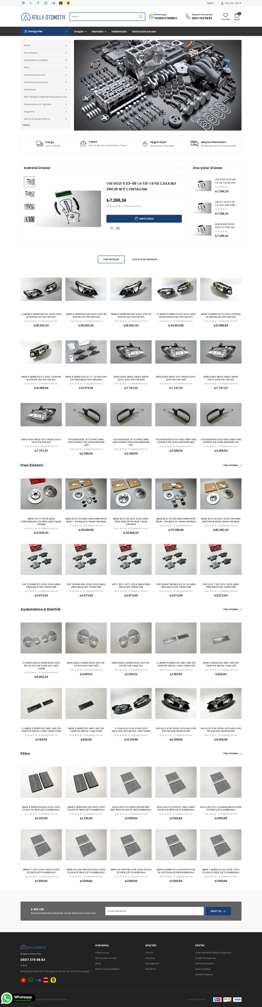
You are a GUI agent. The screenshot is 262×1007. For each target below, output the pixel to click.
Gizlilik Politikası (204, 974)
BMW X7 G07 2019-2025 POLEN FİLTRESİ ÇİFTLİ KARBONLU (41, 871)
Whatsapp (160, 14)
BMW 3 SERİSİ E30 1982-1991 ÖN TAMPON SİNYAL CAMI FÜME (86, 730)
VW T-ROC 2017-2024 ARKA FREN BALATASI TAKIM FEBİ (131, 586)
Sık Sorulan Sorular (144, 31)
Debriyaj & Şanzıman (36, 82)
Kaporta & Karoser (34, 75)
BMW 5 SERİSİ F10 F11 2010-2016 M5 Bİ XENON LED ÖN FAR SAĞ (221, 315)
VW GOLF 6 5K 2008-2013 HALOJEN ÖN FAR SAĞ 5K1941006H (176, 730)
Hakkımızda (119, 31)
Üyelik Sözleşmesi (205, 958)
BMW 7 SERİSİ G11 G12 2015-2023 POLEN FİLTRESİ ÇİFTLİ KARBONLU (220, 871)
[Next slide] (181, 168)
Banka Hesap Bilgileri (107, 969)
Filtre (26, 67)
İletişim (210, 3)
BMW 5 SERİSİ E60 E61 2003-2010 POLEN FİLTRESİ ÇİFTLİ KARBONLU (86, 808)
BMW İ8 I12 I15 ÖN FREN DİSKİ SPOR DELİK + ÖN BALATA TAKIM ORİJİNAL (176, 520)
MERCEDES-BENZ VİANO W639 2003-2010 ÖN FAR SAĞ (131, 378)
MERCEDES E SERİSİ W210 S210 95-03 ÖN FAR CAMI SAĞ (86, 664)
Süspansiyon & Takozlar (37, 104)
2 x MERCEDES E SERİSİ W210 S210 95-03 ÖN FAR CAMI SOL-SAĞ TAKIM (41, 665)
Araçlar (79, 31)
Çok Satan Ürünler (144, 259)
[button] (45, 31)
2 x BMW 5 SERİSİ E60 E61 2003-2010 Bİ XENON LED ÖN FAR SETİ (41, 315)
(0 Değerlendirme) (132, 206)
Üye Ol (238, 3)
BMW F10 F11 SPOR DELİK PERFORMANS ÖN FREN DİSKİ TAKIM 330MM (41, 521)
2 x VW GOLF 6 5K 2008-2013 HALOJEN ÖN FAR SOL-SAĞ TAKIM (131, 730)
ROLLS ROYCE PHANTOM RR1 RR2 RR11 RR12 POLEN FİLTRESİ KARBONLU (131, 808)
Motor (27, 45)
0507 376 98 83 (202, 18)
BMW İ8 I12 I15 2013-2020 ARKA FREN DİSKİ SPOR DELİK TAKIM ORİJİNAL (131, 521)
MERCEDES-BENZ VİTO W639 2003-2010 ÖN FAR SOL (41, 441)
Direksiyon (30, 89)
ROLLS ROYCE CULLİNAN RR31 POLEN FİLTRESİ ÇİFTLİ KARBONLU (221, 808)
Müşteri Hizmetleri (202, 14)
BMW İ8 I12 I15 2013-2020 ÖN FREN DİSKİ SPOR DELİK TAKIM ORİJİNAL (220, 520)
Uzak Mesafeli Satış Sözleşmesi (213, 952)
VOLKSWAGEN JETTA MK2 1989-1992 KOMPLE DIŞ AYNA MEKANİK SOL (131, 442)
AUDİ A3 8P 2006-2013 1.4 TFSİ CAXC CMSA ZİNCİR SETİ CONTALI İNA (226, 229)
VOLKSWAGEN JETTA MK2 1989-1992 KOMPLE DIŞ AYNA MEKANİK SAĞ (86, 442)
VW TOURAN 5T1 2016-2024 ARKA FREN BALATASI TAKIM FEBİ (41, 586)
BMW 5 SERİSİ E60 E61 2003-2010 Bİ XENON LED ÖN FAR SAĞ (86, 315)
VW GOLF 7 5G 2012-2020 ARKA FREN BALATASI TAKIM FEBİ (221, 586)
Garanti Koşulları (204, 963)
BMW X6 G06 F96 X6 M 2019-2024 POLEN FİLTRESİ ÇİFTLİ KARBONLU (86, 871)
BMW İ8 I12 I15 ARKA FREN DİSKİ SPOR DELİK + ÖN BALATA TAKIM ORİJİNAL (86, 520)
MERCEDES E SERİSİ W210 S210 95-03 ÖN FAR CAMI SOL (131, 664)
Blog (98, 963)
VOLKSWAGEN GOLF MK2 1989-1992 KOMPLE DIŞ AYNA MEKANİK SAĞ (176, 441)
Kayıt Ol (216, 911)
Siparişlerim (152, 963)
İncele (156, 90)
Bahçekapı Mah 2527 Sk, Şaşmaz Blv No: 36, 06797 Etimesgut (54, 971)
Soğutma (29, 111)
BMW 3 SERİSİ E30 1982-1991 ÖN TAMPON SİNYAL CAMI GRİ (221, 664)
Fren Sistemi (31, 52)
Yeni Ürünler (111, 259)
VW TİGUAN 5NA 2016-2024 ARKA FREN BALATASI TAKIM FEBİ (86, 586)
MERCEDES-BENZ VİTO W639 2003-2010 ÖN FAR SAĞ (176, 378)
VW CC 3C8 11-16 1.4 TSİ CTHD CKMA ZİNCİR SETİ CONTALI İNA (226, 207)
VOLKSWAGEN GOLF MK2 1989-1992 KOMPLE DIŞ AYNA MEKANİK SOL (221, 441)
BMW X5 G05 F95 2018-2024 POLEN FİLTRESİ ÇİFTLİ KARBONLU (131, 871)
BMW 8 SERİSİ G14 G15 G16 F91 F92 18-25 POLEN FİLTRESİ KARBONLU (176, 871)
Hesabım (150, 969)
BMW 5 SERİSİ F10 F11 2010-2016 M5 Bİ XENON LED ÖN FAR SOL (41, 378)
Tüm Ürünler (230, 465)
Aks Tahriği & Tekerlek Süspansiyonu (45, 96)
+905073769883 (165, 18)
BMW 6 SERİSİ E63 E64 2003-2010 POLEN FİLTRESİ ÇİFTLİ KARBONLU (41, 808)
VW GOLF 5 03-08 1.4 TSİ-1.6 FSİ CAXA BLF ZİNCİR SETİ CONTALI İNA (226, 184)
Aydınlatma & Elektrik (36, 60)
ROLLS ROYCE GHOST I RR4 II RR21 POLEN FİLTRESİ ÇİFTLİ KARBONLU (176, 808)
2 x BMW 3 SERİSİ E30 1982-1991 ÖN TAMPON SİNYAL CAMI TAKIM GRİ (176, 664)
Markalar (98, 31)
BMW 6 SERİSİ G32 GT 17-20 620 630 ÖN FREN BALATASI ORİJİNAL (86, 378)
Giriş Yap (229, 3)
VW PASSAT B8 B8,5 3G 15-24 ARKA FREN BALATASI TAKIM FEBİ (176, 586)
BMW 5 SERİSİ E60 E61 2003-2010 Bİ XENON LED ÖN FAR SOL (131, 315)
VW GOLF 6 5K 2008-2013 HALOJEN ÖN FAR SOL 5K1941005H (221, 730)
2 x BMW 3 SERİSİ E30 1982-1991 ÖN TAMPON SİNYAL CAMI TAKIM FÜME (41, 730)
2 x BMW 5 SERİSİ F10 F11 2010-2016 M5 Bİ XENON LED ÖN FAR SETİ (176, 315)
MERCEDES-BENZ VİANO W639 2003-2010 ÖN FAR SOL (221, 378)
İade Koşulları (203, 969)
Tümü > (26, 125)
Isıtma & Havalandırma (37, 119)
